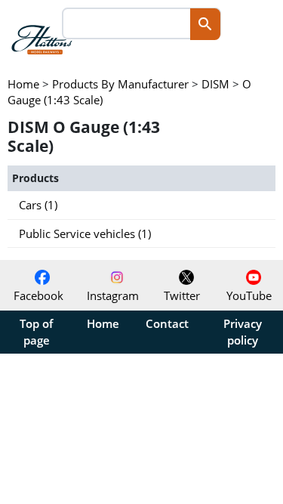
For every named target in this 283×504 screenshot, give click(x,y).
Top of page (36, 332)
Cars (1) (38, 204)
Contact (167, 323)
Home (103, 323)
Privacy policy (242, 332)
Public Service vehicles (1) (85, 233)
